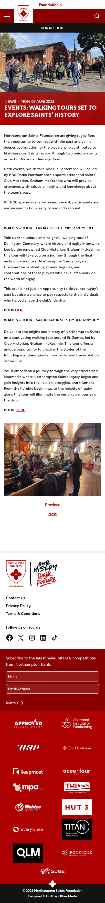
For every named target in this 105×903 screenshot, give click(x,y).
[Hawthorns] (77, 748)
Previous (52, 504)
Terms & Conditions (23, 613)
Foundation (49, 5)
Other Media (67, 896)
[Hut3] (77, 807)
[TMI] (77, 787)
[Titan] (77, 829)
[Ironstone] (77, 853)
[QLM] (28, 853)
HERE (20, 310)
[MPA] (28, 787)
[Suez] (52, 871)
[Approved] (28, 723)
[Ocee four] (77, 771)
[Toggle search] (97, 16)
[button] (49, 4)
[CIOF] (77, 723)
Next (52, 513)
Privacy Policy (18, 606)
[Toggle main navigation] (7, 16)
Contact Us (15, 598)
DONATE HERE (52, 27)
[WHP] (28, 748)
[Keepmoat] (28, 771)
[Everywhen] (28, 829)
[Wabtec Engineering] (28, 807)
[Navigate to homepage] (23, 13)
